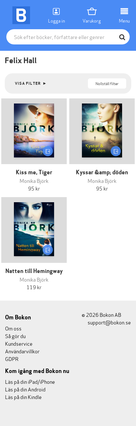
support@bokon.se (109, 322)
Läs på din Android (25, 389)
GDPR (11, 358)
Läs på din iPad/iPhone (30, 381)
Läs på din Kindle (23, 396)
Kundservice (19, 343)
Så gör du (15, 335)
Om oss (13, 328)
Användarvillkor (22, 351)
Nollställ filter (107, 83)
